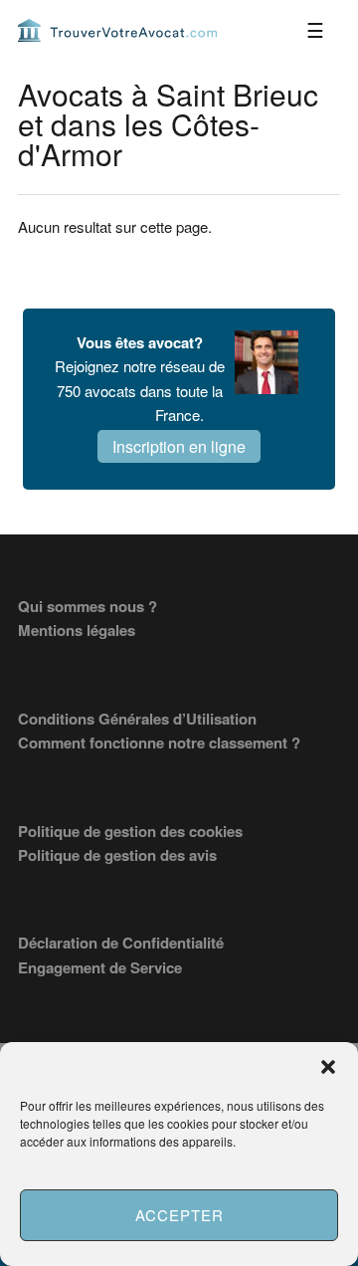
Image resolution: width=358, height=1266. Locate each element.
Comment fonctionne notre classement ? (159, 742)
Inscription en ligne (179, 446)
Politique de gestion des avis (117, 855)
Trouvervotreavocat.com (117, 30)
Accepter (179, 1214)
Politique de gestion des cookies (130, 831)
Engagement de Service (100, 967)
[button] (328, 1067)
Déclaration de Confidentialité (121, 942)
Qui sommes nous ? (87, 606)
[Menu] (315, 30)
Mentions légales (76, 630)
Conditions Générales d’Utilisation (137, 719)
